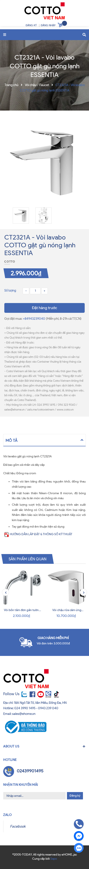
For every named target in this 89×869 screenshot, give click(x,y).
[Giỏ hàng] (61, 26)
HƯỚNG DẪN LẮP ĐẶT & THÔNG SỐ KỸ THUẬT (41, 534)
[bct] (24, 727)
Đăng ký (75, 795)
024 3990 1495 (24, 708)
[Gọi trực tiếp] (79, 824)
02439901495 (30, 770)
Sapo (53, 859)
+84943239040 (34, 319)
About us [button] (11, 746)
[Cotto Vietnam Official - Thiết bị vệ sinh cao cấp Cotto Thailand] (44, 12)
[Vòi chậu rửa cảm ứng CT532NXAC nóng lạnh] (67, 587)
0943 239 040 (48, 708)
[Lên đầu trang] (11, 857)
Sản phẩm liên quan (27, 559)
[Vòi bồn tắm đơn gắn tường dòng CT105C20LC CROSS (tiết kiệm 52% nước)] (22, 587)
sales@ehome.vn (23, 714)
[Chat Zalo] (79, 848)
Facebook (17, 826)
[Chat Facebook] (79, 836)
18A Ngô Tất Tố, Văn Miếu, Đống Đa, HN (40, 703)
